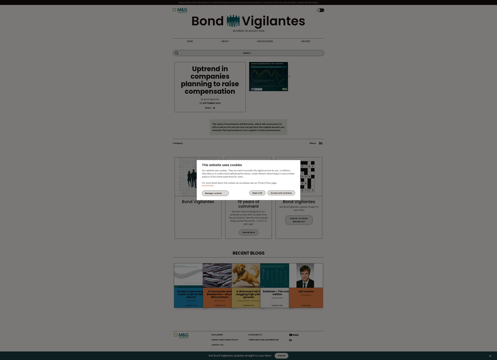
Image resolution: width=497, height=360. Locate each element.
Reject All (257, 192)
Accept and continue (281, 192)
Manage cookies (213, 193)
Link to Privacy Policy (208, 185)
